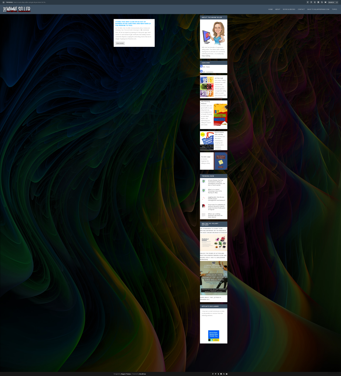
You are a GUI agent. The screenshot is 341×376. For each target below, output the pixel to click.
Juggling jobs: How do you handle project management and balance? (216, 198)
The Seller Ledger (206, 157)
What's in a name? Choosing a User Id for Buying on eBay (215, 191)
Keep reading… (206, 56)
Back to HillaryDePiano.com (318, 9)
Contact (301, 9)
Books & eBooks (289, 9)
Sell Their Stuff (219, 78)
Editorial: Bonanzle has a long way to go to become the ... (30, 2)
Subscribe (333, 372)
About (277, 9)
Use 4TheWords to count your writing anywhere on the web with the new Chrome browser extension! (213, 231)
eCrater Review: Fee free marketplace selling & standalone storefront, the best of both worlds (216, 182)
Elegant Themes (126, 374)
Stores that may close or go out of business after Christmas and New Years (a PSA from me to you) (133, 23)
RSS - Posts (206, 67)
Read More (120, 43)
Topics (334, 9)
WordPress (142, 374)
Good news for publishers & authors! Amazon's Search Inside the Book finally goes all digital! (216, 207)
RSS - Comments (207, 72)
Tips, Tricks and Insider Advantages (130, 30)
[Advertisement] (170, 358)
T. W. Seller (119, 28)
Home (270, 9)
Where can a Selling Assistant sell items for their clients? (215, 215)
